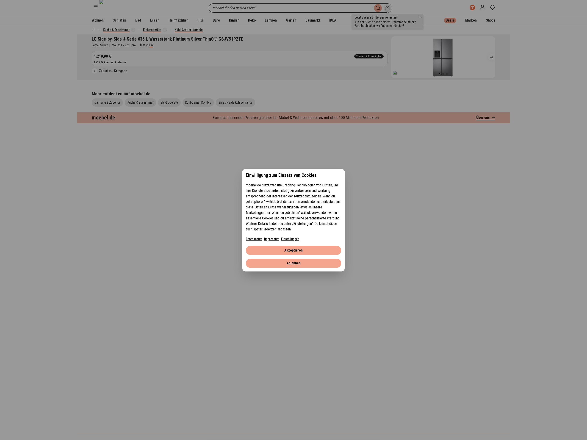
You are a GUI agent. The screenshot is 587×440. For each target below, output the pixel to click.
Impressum (271, 239)
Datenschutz (254, 239)
